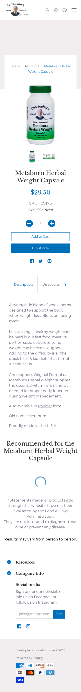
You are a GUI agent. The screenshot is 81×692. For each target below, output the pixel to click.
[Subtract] (29, 223)
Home (15, 66)
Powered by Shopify (29, 658)
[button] (47, 10)
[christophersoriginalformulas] (16, 10)
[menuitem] (47, 10)
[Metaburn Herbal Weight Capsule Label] (49, 156)
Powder (45, 406)
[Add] (51, 223)
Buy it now (40, 248)
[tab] (23, 285)
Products (32, 66)
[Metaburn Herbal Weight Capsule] (32, 156)
